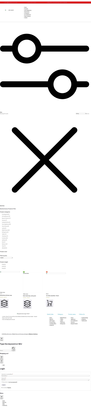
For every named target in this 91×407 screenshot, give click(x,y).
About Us (51, 319)
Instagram (84, 319)
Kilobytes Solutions (33, 334)
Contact (25, 17)
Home (25, 7)
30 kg (4, 268)
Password (3, 378)
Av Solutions (26, 13)
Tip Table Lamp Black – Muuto (52, 295)
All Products (52, 320)
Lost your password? (13, 382)
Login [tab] (3, 365)
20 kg (4, 266)
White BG (4, 248)
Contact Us (52, 325)
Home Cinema (5, 226)
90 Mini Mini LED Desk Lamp (6, 295)
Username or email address (7, 374)
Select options (4, 307)
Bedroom (4, 244)
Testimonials (84, 320)
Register (9, 387)
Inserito (82, 327)
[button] (1, 339)
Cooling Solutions (6, 222)
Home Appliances (27, 10)
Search (13, 350)
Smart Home (26, 11)
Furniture (5, 238)
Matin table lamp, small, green (29, 295)
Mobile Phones (6, 230)
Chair (4, 246)
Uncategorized (5, 214)
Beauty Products (6, 218)
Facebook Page (85, 317)
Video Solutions (27, 16)
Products (26, 8)
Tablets (4, 234)
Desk (3, 242)
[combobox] (87, 113)
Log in (3, 384)
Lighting (4, 240)
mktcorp (85, 327)
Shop (3, 403)
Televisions (5, 236)
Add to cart (49, 306)
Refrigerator (5, 232)
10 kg (4, 264)
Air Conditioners (27, 14)
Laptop (4, 228)
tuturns (80, 328)
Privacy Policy (52, 322)
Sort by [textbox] (87, 113)
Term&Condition (53, 323)
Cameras (4, 220)
